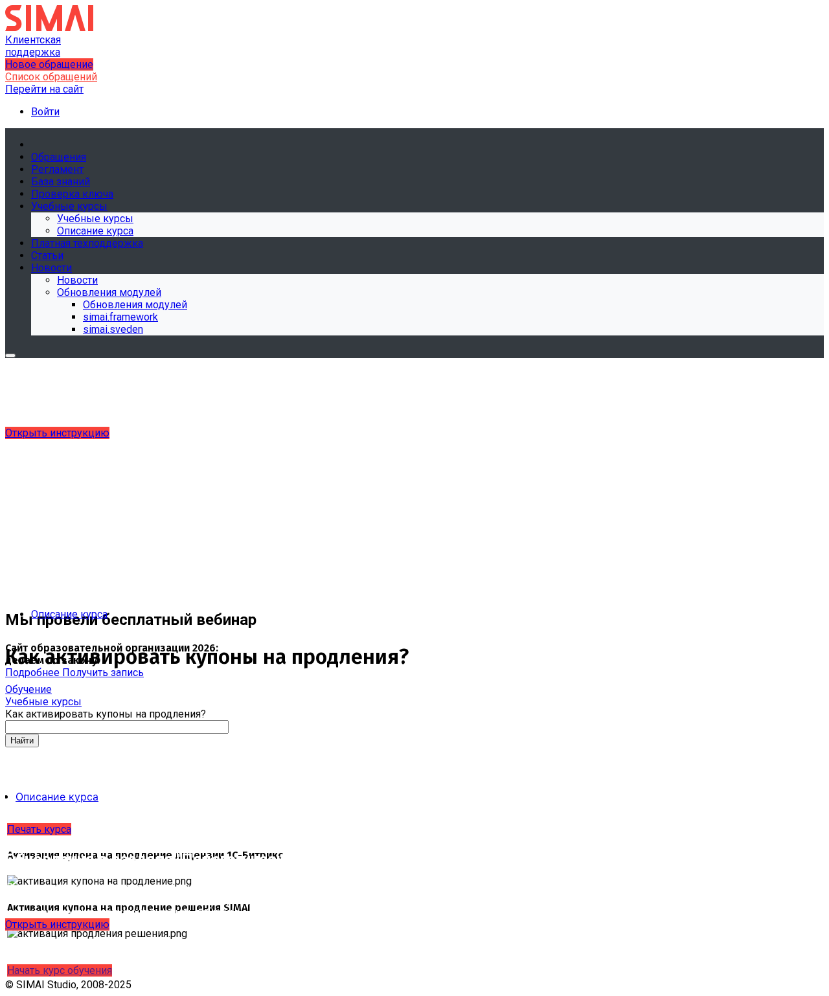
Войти (45, 112)
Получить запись (103, 672)
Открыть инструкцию (57, 433)
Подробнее (33, 672)
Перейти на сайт (44, 89)
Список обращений (51, 77)
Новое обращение (49, 64)
